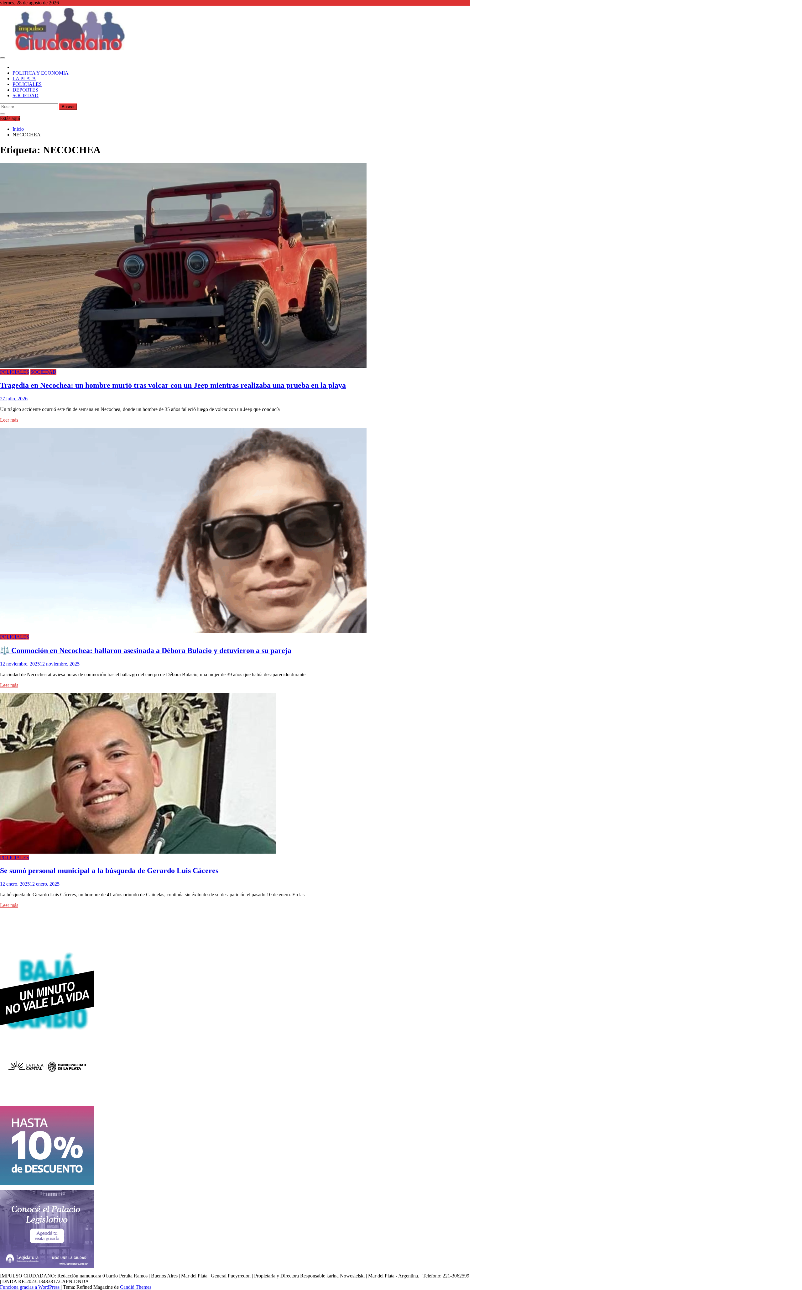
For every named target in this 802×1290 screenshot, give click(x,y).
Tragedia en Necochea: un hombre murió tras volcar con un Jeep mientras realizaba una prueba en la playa (173, 385)
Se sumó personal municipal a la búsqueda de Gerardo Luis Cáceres (109, 870)
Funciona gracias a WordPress (30, 1287)
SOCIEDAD (26, 95)
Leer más (9, 420)
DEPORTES (25, 89)
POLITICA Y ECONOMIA (41, 73)
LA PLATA (24, 78)
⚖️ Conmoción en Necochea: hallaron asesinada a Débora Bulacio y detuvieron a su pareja (145, 650)
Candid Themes (135, 1287)
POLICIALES (27, 84)
